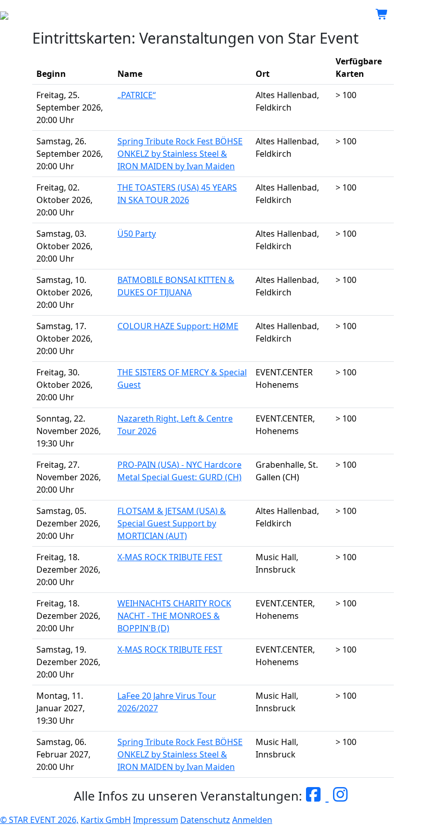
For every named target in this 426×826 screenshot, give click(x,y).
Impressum (155, 819)
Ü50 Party (136, 233)
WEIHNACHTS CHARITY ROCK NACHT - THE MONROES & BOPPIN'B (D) (174, 616)
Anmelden (252, 819)
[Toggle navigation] (411, 14)
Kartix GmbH (106, 819)
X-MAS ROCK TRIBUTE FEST (169, 557)
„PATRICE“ (136, 95)
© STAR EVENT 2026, (39, 819)
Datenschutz (205, 819)
